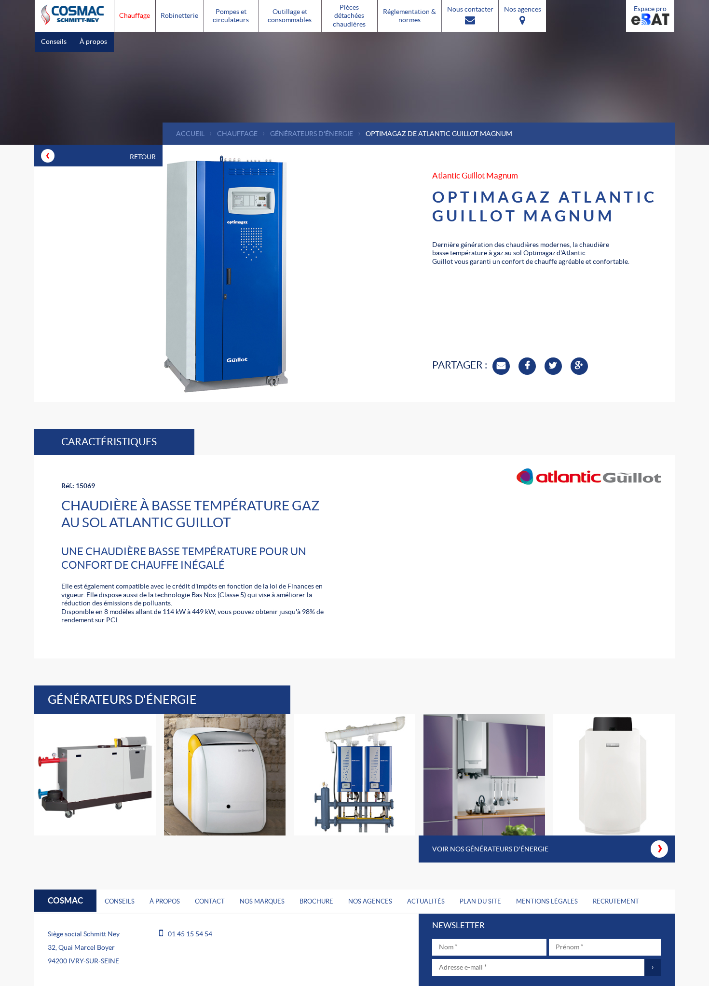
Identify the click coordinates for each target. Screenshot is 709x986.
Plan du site (480, 901)
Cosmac (65, 900)
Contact (210, 901)
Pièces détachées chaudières (349, 15)
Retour (100, 154)
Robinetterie (179, 15)
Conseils (54, 41)
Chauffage (134, 15)
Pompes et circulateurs (231, 16)
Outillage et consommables (290, 16)
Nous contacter (470, 9)
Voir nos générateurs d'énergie (547, 847)
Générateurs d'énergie (311, 133)
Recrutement (616, 901)
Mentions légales (547, 901)
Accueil (190, 133)
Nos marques (262, 901)
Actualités (426, 901)
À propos (93, 41)
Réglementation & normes (409, 16)
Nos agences (522, 9)
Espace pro (650, 9)
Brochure (316, 901)
